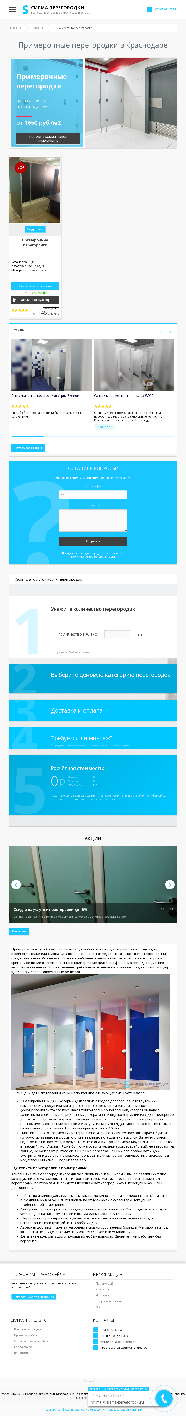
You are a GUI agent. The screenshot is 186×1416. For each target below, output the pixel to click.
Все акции (19, 931)
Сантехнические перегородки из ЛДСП (124, 395)
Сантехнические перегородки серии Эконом (45, 395)
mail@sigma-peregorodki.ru (119, 1342)
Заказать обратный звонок (34, 1297)
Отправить (93, 541)
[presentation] (160, 331)
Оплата (101, 1307)
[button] (27, 436)
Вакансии (21, 1353)
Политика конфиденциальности (93, 557)
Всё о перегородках (28, 1329)
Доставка (103, 1295)
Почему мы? (104, 1283)
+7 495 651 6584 (111, 1330)
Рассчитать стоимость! (35, 286)
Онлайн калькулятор (35, 300)
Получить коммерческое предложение (48, 139)
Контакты (103, 1289)
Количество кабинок (78, 634)
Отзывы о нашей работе (32, 1341)
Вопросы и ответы (109, 1301)
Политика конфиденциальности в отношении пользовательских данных (93, 1409)
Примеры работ (25, 1335)
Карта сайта (23, 1347)
